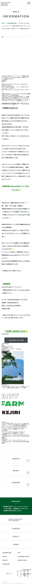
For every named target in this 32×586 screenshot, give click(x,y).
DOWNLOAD (6, 564)
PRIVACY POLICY (22, 560)
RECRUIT (5, 560)
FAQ (19, 553)
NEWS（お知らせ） (8, 346)
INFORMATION (7, 553)
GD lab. (5, 556)
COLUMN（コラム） (8, 348)
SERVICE (16, 536)
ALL (3, 345)
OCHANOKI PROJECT (24, 556)
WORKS (16, 544)
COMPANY (16, 528)
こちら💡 (17, 190)
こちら (23, 215)
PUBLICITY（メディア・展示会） (12, 349)
